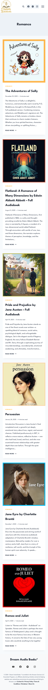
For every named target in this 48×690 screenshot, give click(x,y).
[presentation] (24, 61)
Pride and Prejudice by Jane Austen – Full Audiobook (20, 310)
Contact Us (20, 681)
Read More (10, 130)
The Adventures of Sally (21, 91)
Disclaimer (24, 684)
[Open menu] (42, 6)
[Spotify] (33, 6)
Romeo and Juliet (17, 615)
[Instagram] (37, 6)
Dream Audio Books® (24, 659)
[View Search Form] (23, 7)
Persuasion (12, 414)
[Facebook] (28, 6)
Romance (8, 86)
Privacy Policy (29, 681)
